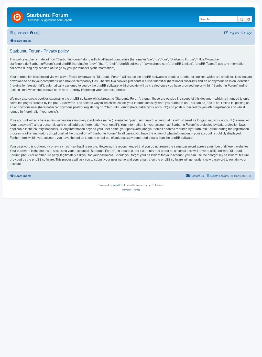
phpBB (117, 185)
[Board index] (17, 16)
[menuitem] (34, 33)
